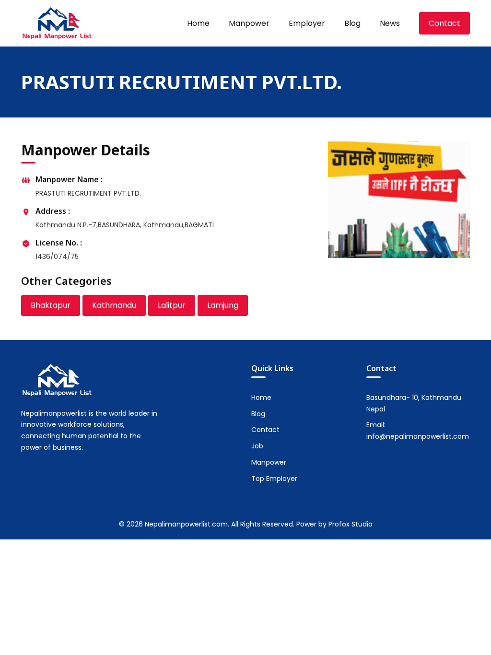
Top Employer (274, 478)
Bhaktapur (50, 305)
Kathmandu (114, 305)
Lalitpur (172, 305)
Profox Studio (350, 524)
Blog (352, 23)
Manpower (249, 23)
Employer (307, 23)
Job (257, 446)
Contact (444, 23)
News (390, 23)
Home (198, 23)
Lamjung (222, 305)
